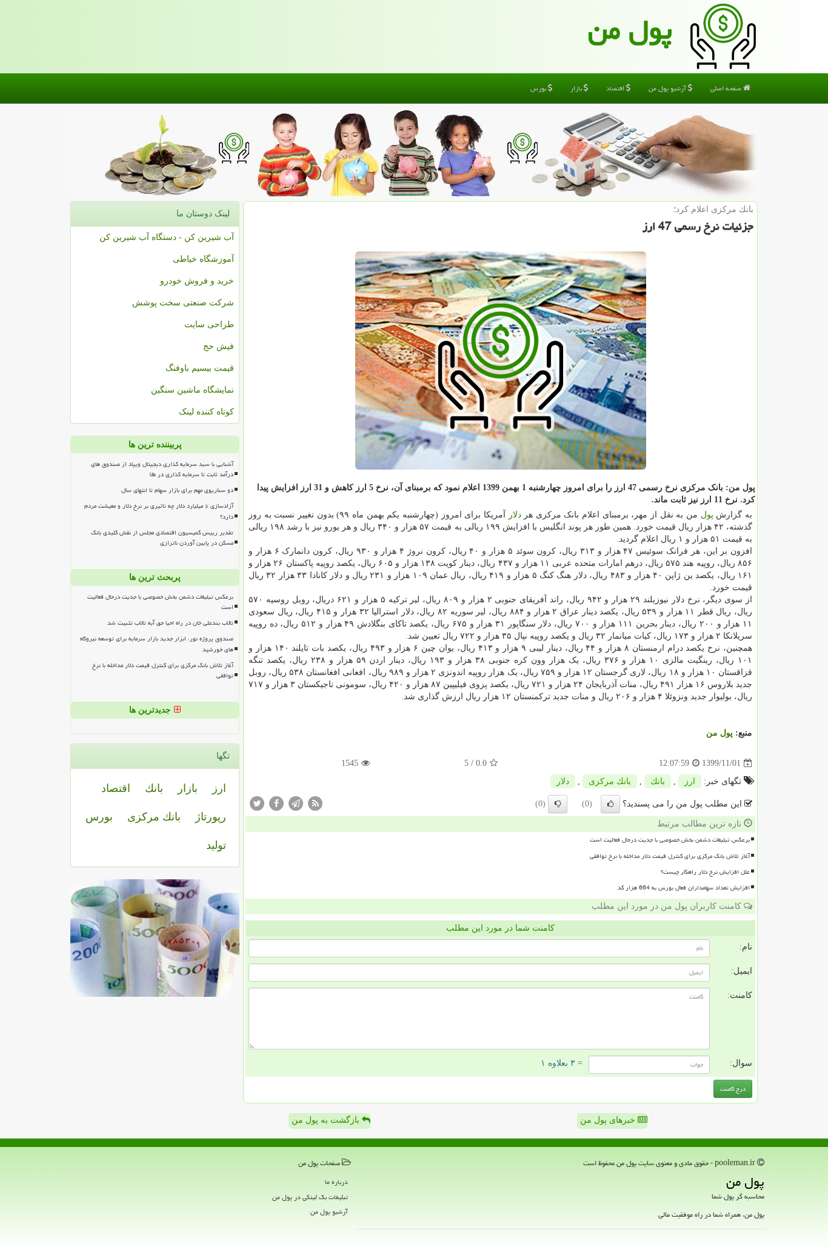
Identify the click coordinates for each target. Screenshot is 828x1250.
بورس (539, 88)
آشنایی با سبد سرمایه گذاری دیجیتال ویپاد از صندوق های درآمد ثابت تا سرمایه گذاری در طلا (162, 469)
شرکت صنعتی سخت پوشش (183, 302)
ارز (689, 781)
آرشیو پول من (668, 88)
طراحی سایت (209, 324)
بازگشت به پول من (327, 1120)
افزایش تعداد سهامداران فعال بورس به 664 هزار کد (684, 888)
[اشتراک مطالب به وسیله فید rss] (315, 803)
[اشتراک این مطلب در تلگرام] (295, 803)
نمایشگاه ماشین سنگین (192, 389)
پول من (630, 30)
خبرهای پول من (609, 1120)
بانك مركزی (610, 781)
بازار (577, 88)
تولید (216, 845)
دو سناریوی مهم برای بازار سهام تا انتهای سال (177, 490)
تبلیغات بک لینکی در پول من (310, 1197)
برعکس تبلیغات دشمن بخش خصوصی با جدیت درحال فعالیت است (670, 840)
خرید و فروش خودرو (197, 280)
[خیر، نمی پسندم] (557, 804)
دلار (515, 514)
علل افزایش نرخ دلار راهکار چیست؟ (705, 872)
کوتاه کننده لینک (206, 411)
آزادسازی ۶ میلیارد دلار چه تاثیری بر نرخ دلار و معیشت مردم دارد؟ (158, 511)
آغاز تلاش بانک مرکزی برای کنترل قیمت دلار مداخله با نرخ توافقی (670, 856)
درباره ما (336, 1181)
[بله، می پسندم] (610, 804)
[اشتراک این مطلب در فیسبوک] (276, 803)
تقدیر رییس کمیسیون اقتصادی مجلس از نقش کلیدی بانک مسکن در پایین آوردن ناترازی (162, 538)
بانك (657, 781)
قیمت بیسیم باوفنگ (199, 368)
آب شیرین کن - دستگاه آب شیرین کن (166, 237)
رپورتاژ (210, 817)
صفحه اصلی (726, 88)
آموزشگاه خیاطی (203, 259)
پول (707, 514)
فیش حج (218, 346)
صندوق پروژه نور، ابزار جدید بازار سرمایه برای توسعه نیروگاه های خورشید (156, 644)
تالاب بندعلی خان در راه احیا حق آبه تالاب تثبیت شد (170, 623)
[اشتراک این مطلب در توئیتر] (257, 803)
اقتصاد (616, 88)
